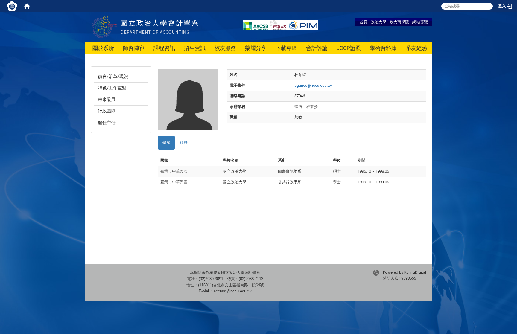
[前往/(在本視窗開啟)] (159, 26)
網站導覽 (420, 22)
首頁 (363, 22)
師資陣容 (134, 48)
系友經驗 (416, 48)
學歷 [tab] (166, 142)
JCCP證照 (349, 48)
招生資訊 (195, 48)
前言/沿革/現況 (113, 76)
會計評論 (317, 48)
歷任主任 (107, 122)
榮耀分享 (256, 48)
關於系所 (103, 48)
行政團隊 (107, 111)
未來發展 (107, 99)
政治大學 (378, 22)
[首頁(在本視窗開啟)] (26, 6)
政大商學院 (399, 22)
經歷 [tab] (184, 142)
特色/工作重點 (112, 88)
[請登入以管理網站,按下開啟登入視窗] (11, 6)
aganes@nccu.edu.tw (313, 85)
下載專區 (286, 48)
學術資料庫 (383, 48)
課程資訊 (164, 48)
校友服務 (225, 48)
